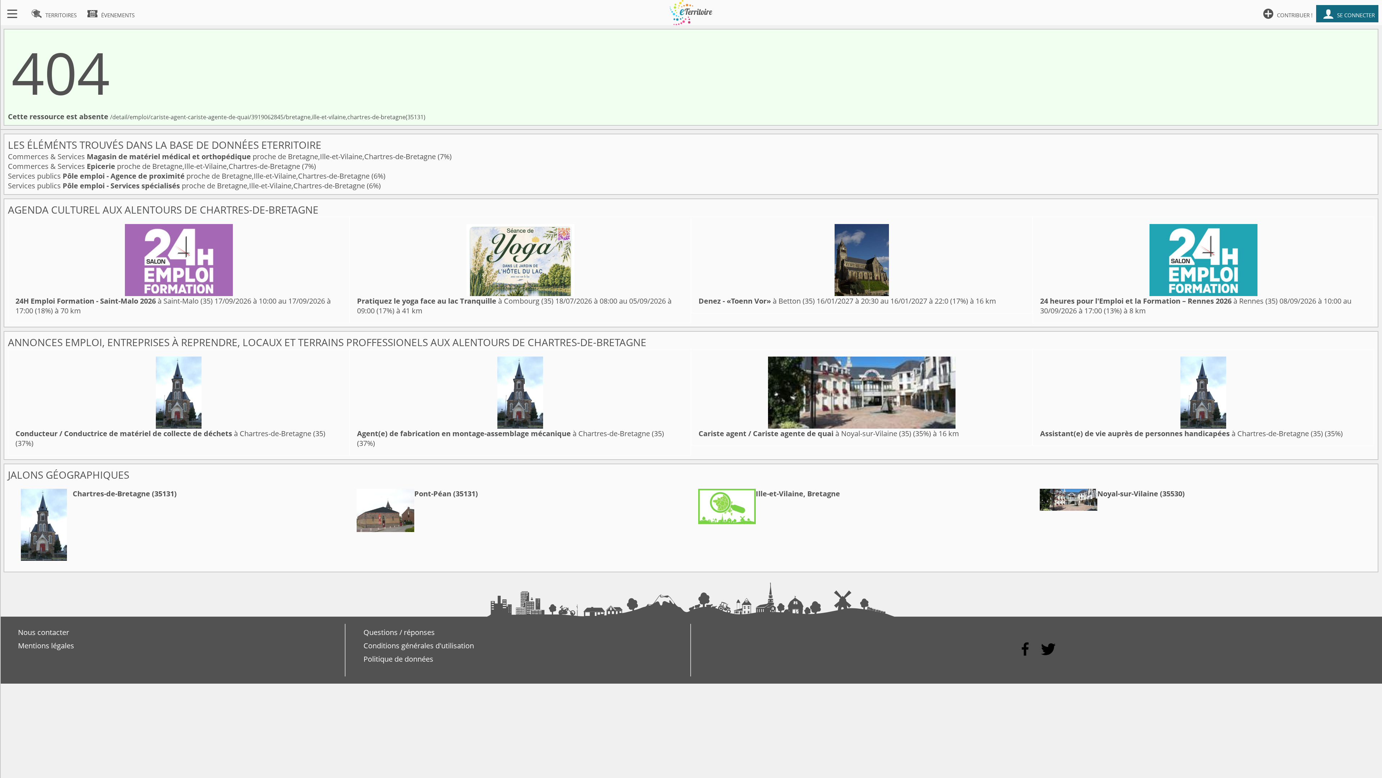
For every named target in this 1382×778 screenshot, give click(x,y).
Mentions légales (46, 645)
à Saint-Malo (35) (114, 301)
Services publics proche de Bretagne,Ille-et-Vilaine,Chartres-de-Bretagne (189, 176)
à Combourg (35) (455, 301)
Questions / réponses (399, 632)
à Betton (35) (757, 301)
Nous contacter (43, 632)
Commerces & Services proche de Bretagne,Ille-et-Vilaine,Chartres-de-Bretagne (223, 156)
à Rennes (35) (1159, 301)
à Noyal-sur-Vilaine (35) (805, 433)
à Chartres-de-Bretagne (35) (170, 433)
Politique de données (398, 659)
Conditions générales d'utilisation (418, 645)
